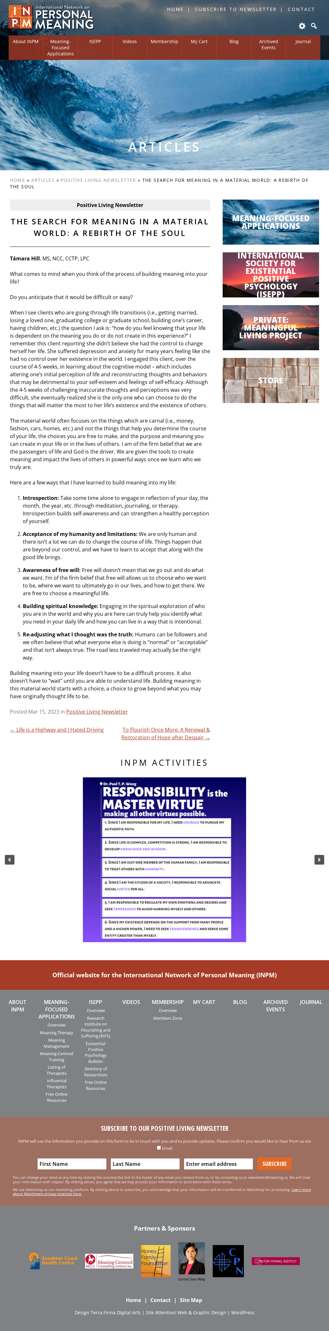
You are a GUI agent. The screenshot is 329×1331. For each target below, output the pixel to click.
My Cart (199, 41)
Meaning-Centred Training (56, 1056)
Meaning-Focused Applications (60, 47)
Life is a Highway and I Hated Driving (57, 729)
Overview (57, 1025)
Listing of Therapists (57, 1070)
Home (175, 9)
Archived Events (268, 44)
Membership (164, 41)
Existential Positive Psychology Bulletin (96, 1052)
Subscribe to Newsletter (236, 9)
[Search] (313, 26)
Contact (301, 9)
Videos (130, 41)
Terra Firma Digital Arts (116, 1312)
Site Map (191, 1300)
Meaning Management (56, 1043)
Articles (43, 180)
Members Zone (167, 1018)
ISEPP (95, 41)
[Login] (301, 26)
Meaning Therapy (56, 1033)
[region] (164, 859)
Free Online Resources (56, 1097)
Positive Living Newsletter (98, 180)
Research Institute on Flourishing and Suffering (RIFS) (96, 1027)
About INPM (26, 41)
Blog (234, 41)
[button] (9, 860)
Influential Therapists (57, 1083)
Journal (303, 41)
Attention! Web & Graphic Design (190, 1312)
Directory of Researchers (95, 1071)
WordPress (242, 1312)
